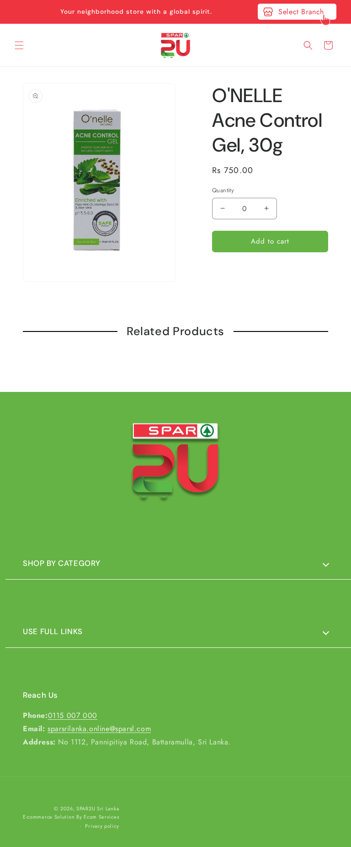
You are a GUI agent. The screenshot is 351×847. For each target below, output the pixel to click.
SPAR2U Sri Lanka (97, 808)
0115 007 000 (72, 715)
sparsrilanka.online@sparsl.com (99, 728)
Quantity (223, 190)
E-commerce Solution (48, 816)
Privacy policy (102, 826)
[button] (19, 45)
